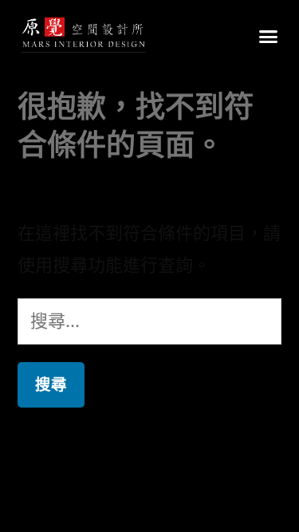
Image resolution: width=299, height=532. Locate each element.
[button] (269, 36)
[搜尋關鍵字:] (149, 320)
